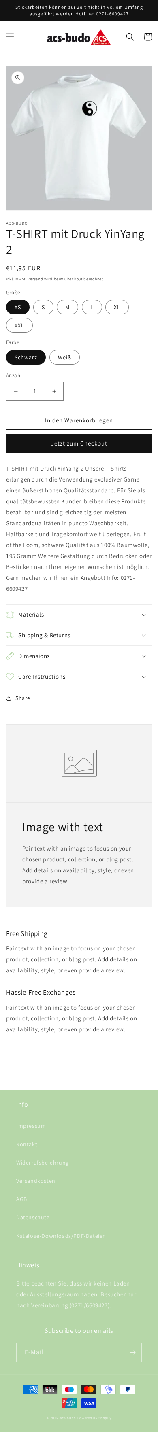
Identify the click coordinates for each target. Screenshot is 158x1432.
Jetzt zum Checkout (79, 443)
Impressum (31, 1125)
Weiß (64, 357)
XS (18, 307)
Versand (35, 279)
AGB (21, 1199)
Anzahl (13, 375)
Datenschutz (32, 1217)
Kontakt (26, 1144)
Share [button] (22, 698)
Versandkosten (36, 1180)
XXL (19, 325)
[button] (10, 37)
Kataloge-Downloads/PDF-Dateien (61, 1235)
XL (117, 307)
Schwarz (26, 357)
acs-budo (68, 1417)
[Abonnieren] (132, 1352)
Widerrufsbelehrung (42, 1162)
